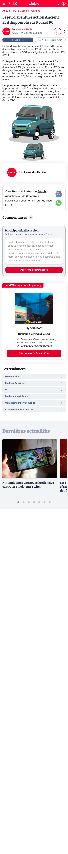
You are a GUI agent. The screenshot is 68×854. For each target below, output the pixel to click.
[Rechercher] (9, 4)
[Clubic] (34, 4)
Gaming (35, 11)
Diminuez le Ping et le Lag (34, 334)
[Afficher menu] (4, 4)
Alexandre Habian (24, 29)
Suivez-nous (18, 40)
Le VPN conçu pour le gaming (23, 285)
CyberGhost (34, 328)
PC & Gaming (21, 11)
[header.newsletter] (15, 4)
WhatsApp (32, 196)
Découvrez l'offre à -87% (34, 353)
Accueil (6, 11)
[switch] (57, 4)
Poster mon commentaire (34, 270)
